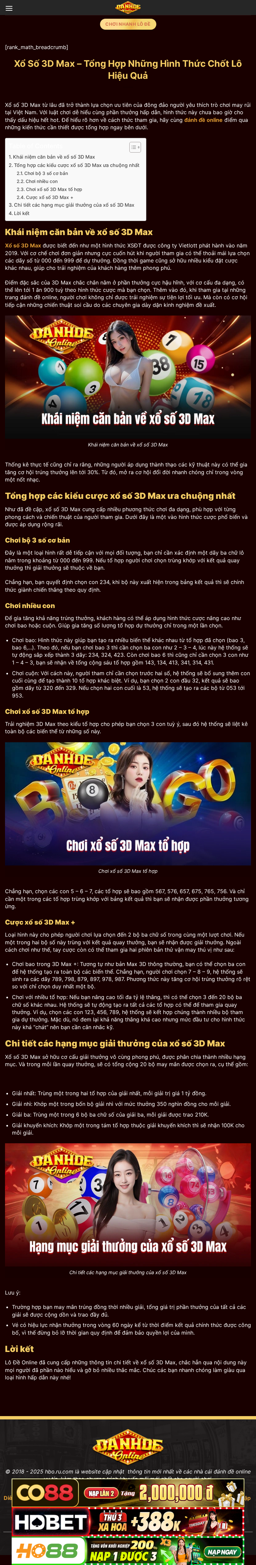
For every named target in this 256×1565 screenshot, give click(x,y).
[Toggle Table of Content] (131, 147)
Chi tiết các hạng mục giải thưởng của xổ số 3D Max (74, 205)
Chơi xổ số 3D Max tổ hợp (54, 189)
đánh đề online (203, 120)
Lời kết (21, 213)
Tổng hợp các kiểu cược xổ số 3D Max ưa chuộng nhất (76, 165)
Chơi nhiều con (42, 181)
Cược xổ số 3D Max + (49, 197)
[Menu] (9, 8)
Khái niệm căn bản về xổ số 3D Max (54, 157)
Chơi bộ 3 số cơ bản (46, 173)
